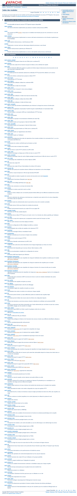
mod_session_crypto (10, 405)
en (43, 12)
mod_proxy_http (9, 355)
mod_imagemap (9, 243)
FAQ (56, 2)
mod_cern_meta (9, 158)
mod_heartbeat (8, 230)
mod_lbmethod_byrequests (12, 261)
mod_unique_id (9, 462)
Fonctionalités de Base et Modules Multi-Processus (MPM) (68, 11)
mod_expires (8, 213)
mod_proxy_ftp (8, 344)
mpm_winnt (7, 47)
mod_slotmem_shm (10, 418)
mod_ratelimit (8, 372)
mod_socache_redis (10, 434)
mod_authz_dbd (9, 117)
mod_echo (7, 203)
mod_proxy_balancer (13, 259)
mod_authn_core (9, 91)
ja (50, 12)
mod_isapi (7, 253)
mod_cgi (7, 161)
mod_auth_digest (9, 81)
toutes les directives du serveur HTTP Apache (28, 16)
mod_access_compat (10, 60)
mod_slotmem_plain (10, 414)
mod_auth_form (9, 84)
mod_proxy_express (10, 334)
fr (48, 12)
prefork (6, 43)
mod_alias (7, 66)
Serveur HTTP (10, 7)
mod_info (7, 249)
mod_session (8, 398)
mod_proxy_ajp (8, 324)
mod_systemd (8, 459)
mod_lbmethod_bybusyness (12, 256)
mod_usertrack (8, 472)
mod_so (7, 421)
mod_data (7, 171)
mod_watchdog (8, 482)
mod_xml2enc (8, 485)
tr (55, 12)
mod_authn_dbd (9, 94)
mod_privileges (8, 317)
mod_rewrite (8, 390)
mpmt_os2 (7, 40)
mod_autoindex (9, 137)
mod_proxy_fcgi (9, 337)
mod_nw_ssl (8, 314)
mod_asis (7, 74)
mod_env (7, 207)
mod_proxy (7, 321)
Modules (47, 2)
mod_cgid (7, 164)
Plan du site (65, 2)
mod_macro (8, 296)
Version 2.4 (24, 7)
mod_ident (7, 240)
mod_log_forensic (9, 286)
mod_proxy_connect (10, 330)
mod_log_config (9, 280)
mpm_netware (8, 35)
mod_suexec (8, 455)
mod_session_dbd (9, 408)
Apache (4, 7)
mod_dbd (7, 184)
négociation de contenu (18, 312)
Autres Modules (66, 14)
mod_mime (7, 303)
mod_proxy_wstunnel (10, 369)
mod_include (8, 246)
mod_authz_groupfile (10, 123)
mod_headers (8, 226)
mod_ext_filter (8, 217)
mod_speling (8, 441)
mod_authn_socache (10, 104)
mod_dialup (8, 191)
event (6, 31)
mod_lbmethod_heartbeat (11, 270)
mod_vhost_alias (9, 478)
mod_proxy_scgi (9, 362)
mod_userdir (8, 468)
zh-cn (58, 12)
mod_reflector (8, 375)
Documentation (17, 7)
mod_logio (7, 290)
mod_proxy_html (9, 351)
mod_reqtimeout (9, 383)
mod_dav (7, 174)
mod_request (8, 387)
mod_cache (7, 148)
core (6, 23)
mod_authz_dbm (9, 120)
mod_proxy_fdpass (9, 341)
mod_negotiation (9, 311)
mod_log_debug (9, 283)
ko (53, 12)
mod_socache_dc (9, 428)
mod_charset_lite (9, 168)
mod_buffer (7, 145)
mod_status (8, 449)
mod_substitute (9, 452)
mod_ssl (7, 444)
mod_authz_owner (9, 130)
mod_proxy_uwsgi (9, 365)
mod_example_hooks (10, 210)
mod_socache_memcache (11, 431)
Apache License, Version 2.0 (14, 493)
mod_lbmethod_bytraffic (11, 266)
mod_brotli (7, 141)
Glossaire (60, 2)
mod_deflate (8, 187)
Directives (52, 2)
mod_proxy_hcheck (10, 347)
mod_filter (7, 223)
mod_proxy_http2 (9, 359)
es (46, 12)
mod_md (7, 299)
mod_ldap (7, 275)
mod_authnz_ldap (9, 110)
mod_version (8, 475)
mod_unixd (7, 465)
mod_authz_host (9, 127)
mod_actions (8, 63)
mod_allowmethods (10, 71)
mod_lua (7, 293)
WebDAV (45, 176)
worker (20, 32)
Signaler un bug (72, 2)
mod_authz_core (9, 114)
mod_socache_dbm (10, 424)
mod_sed (7, 395)
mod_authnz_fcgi (9, 107)
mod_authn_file (9, 100)
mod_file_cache (9, 220)
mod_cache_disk (9, 151)
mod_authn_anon (9, 87)
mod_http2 (7, 236)
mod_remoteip (8, 379)
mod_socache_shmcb (10, 437)
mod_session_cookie (10, 401)
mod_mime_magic (9, 307)
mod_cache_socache (10, 154)
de (41, 12)
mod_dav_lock (8, 181)
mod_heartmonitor (9, 233)
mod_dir (7, 195)
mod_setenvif (8, 411)
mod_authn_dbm (9, 97)
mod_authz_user (9, 133)
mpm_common (8, 26)
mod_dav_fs (8, 178)
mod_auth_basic (9, 77)
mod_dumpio (8, 200)
